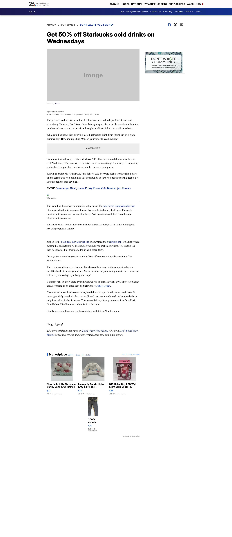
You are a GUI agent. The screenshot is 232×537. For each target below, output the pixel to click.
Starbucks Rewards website (75, 241)
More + (198, 11)
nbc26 (35, 12)
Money (51, 25)
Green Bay (167, 11)
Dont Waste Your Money (97, 25)
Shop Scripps (177, 4)
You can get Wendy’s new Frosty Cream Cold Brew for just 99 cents (93, 188)
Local (125, 4)
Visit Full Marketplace (130, 354)
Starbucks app (114, 241)
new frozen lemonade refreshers (119, 205)
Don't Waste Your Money (95, 330)
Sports (162, 4)
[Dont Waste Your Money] (165, 63)
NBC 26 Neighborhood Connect (134, 11)
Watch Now (194, 4)
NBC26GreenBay (31, 12)
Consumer (68, 25)
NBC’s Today (103, 285)
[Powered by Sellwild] (135, 436)
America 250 (155, 11)
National (137, 4)
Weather (150, 4)
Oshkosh (189, 11)
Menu (113, 4)
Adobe (57, 104)
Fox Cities (179, 11)
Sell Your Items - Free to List (79, 355)
